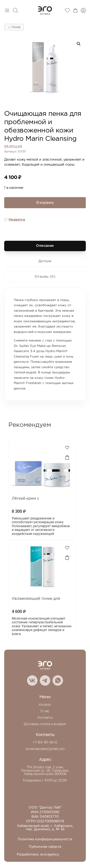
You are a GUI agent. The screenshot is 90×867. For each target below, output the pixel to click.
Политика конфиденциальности (45, 839)
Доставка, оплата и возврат (45, 724)
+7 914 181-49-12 (45, 742)
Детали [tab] (45, 261)
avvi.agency (49, 854)
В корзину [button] (67, 457)
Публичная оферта (45, 846)
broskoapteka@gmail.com (45, 749)
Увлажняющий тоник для (36, 598)
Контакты (45, 717)
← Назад (14, 27)
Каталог (45, 704)
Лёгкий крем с (25, 498)
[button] (78, 44)
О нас (44, 711)
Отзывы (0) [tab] (45, 276)
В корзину (45, 202)
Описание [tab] (45, 245)
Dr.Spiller (13, 146)
